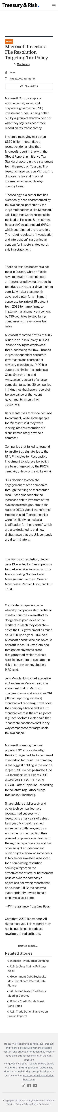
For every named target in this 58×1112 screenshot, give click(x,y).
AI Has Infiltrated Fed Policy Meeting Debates (26, 993)
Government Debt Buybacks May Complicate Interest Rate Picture (26, 981)
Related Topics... (28, 945)
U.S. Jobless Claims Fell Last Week (26, 969)
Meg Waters (23, 64)
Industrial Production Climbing (29, 960)
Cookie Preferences (41, 1104)
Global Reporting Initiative (23, 698)
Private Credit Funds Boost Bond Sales (25, 1003)
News (9, 41)
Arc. (23, 1100)
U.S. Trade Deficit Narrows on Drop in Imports (27, 1014)
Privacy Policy (23, 1104)
